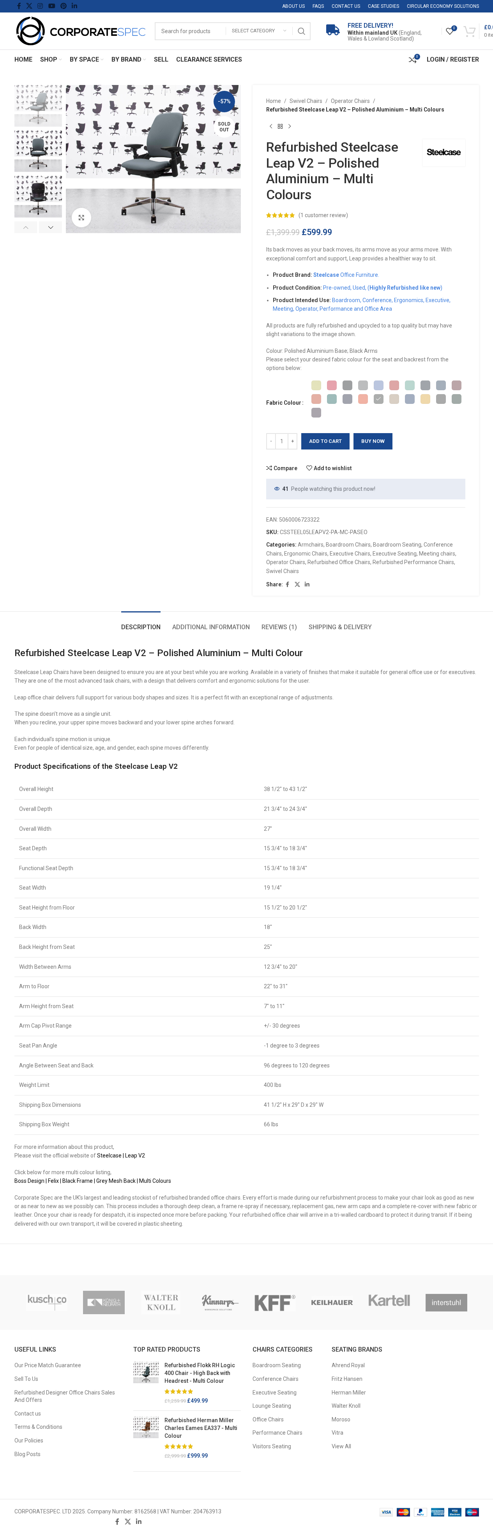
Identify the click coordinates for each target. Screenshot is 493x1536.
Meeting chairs (437, 553)
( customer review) (323, 215)
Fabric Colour (283, 403)
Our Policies (28, 1440)
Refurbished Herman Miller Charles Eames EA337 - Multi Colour (200, 1428)
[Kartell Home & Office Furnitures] (389, 1302)
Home (273, 101)
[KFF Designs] (275, 1302)
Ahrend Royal (348, 1365)
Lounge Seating (272, 1406)
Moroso (341, 1419)
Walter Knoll (346, 1406)
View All (341, 1446)
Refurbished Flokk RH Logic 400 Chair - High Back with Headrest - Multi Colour (199, 1373)
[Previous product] (271, 126)
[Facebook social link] (19, 6)
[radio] (316, 385)
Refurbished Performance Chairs (413, 562)
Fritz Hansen (347, 1379)
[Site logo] (80, 30)
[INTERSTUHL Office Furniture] (446, 1302)
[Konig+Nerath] (104, 1302)
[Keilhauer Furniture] (332, 1302)
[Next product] (289, 126)
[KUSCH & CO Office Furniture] (47, 1302)
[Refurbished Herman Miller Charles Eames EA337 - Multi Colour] (146, 1438)
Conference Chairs (276, 1379)
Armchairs (310, 544)
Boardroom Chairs (348, 544)
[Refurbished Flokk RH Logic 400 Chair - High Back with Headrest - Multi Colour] (146, 1383)
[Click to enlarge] (81, 217)
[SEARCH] (302, 31)
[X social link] (29, 6)
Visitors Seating (272, 1446)
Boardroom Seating (397, 544)
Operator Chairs (350, 101)
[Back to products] (280, 126)
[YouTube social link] (52, 6)
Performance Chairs (277, 1433)
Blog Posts (27, 1454)
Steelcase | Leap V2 (121, 1155)
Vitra (337, 1433)
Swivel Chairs (306, 101)
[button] (25, 227)
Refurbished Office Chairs (338, 562)
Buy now (373, 441)
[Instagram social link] (40, 6)
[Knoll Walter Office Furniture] (161, 1302)
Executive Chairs (350, 553)
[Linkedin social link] (74, 6)
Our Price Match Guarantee (47, 1365)
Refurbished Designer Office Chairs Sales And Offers (64, 1396)
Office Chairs (268, 1419)
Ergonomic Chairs (305, 553)
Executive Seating (395, 553)
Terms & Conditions (38, 1427)
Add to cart (325, 441)
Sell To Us (26, 1379)
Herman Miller (349, 1392)
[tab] (141, 623)
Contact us (27, 1413)
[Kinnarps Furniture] (218, 1302)
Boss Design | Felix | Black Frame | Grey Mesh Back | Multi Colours (92, 1181)
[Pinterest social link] (63, 6)
